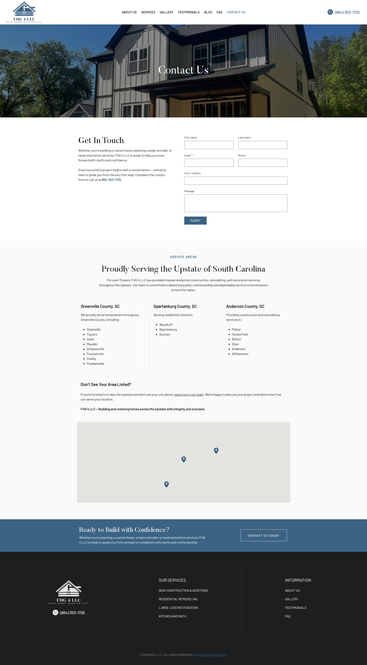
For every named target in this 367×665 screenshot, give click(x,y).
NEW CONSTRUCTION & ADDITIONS (183, 590)
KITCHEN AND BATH (172, 616)
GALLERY (291, 599)
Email (188, 155)
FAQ (288, 616)
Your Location (192, 173)
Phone (242, 155)
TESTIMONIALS (295, 607)
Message (189, 191)
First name (190, 137)
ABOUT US (292, 590)
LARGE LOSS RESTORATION (178, 607)
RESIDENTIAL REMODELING (178, 599)
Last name (244, 137)
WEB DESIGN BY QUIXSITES (211, 654)
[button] (148, 12)
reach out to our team (189, 394)
